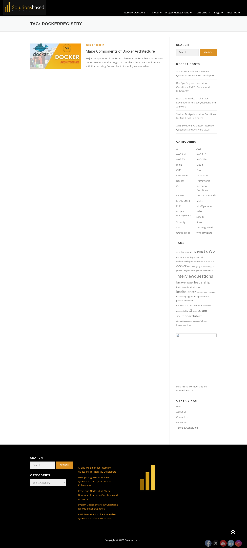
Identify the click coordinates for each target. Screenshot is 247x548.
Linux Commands (206, 195)
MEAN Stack (183, 200)
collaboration (199, 257)
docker (181, 266)
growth (199, 271)
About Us (232, 12)
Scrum (200, 216)
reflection (207, 305)
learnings (198, 287)
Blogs (217, 12)
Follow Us (181, 422)
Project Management (177, 12)
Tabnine (203, 321)
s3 (190, 310)
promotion (188, 300)
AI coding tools (182, 252)
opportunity (192, 296)
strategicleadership (184, 321)
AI (177, 148)
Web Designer (204, 232)
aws (210, 250)
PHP (178, 206)
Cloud (155, 12)
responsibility (182, 311)
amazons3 (197, 251)
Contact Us (182, 417)
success (196, 321)
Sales (199, 211)
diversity (210, 261)
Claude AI (180, 257)
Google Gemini (189, 271)
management (202, 292)
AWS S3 (180, 159)
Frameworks (203, 180)
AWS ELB (201, 154)
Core (199, 170)
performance (203, 296)
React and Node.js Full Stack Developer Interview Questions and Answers (196, 102)
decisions (195, 261)
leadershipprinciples (185, 287)
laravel (181, 282)
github (213, 266)
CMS (178, 170)
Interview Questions (134, 12)
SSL (178, 227)
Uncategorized (204, 227)
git (197, 266)
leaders (190, 283)
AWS (198, 148)
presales (179, 300)
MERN (199, 200)
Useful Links (183, 232)
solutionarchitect (189, 316)
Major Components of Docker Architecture (120, 51)
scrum (202, 310)
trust (189, 325)
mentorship (181, 296)
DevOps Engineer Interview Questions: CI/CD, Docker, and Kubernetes (193, 87)
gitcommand (204, 266)
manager (212, 292)
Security (180, 222)
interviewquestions (194, 276)
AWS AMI (181, 154)
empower (191, 266)
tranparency (181, 325)
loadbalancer (186, 292)
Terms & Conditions (187, 427)
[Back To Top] (233, 532)
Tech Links (201, 12)
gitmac (179, 271)
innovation (208, 271)
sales (195, 311)
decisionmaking (183, 261)
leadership (202, 282)
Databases (182, 175)
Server (200, 222)
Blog (178, 406)
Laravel (180, 195)
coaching (189, 257)
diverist (202, 261)
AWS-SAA (201, 159)
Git (177, 186)
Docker (100, 45)
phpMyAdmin (204, 206)
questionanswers (189, 305)
